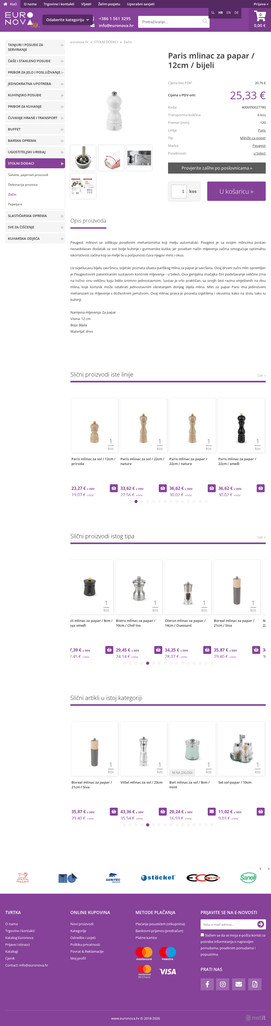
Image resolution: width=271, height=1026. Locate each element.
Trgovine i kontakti (59, 4)
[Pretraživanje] (205, 22)
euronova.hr (79, 42)
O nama (30, 4)
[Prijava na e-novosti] (261, 924)
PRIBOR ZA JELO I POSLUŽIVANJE (34, 72)
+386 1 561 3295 (115, 18)
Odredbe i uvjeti (83, 937)
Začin (12, 194)
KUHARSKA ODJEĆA (24, 238)
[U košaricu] (114, 488)
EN (229, 12)
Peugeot (259, 145)
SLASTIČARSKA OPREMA (27, 215)
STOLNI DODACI (21, 163)
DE (236, 12)
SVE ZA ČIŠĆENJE (21, 227)
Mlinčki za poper (253, 137)
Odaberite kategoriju (65, 19)
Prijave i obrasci (17, 944)
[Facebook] (207, 984)
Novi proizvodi (81, 923)
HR (220, 12)
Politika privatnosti (85, 944)
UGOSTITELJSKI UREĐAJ (27, 152)
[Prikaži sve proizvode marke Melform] (158, 878)
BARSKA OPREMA (22, 140)
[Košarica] (260, 20)
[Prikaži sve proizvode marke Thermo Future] (68, 878)
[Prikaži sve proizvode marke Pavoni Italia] (113, 878)
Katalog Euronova (19, 937)
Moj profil (78, 958)
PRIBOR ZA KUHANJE (25, 106)
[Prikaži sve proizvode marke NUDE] (248, 878)
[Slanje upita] (163, 812)
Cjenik (10, 958)
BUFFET (14, 129)
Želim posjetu (109, 4)
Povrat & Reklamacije (86, 951)
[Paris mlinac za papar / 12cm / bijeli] (114, 99)
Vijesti (86, 4)
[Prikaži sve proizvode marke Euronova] (23, 878)
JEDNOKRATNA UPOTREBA (29, 83)
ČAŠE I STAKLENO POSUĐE (29, 60)
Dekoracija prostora (23, 184)
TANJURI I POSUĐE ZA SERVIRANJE (25, 47)
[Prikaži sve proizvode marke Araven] (203, 878)
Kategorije (78, 930)
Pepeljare (15, 204)
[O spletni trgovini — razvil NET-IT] (256, 1018)
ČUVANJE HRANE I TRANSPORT (32, 117)
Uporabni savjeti (141, 4)
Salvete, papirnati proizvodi (28, 175)
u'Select (260, 153)
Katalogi (11, 951)
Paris (262, 130)
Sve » (261, 375)
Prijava (261, 4)
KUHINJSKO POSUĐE (24, 95)
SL (213, 12)
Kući (13, 4)
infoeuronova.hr (116, 25)
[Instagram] (222, 984)
